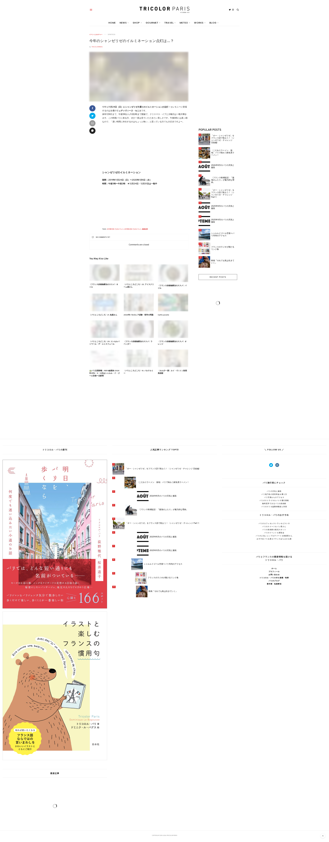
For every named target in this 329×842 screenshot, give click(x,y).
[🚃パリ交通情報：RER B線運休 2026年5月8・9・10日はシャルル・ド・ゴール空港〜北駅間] (104, 358)
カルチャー (98, 34)
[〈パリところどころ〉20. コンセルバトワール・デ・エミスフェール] (104, 329)
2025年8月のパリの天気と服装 (222, 207)
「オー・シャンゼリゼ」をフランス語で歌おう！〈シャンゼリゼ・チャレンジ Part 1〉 (222, 193)
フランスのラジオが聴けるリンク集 (222, 248)
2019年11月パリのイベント (115, 229)
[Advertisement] (145, 149)
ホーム (274, 568)
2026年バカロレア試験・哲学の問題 (138, 315)
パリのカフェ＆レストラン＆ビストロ (274, 523)
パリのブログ (274, 581)
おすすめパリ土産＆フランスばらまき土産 (274, 539)
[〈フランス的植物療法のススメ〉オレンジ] (173, 329)
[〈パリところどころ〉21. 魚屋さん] (104, 302)
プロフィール (274, 571)
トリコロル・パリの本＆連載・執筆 (274, 577)
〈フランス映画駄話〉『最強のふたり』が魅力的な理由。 (222, 180)
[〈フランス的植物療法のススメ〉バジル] (173, 273)
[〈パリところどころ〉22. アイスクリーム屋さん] (139, 272)
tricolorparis (97, 47)
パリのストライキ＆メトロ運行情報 (274, 500)
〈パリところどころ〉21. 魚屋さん (103, 315)
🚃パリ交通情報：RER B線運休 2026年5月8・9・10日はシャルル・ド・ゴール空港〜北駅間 (104, 373)
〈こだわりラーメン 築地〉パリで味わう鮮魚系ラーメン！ (222, 152)
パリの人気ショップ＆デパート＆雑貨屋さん (274, 536)
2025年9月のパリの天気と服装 (222, 221)
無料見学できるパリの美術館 (274, 503)
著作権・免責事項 (274, 584)
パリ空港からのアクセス (274, 497)
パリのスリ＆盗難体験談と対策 (274, 506)
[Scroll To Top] (323, 836)
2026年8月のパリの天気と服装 (222, 166)
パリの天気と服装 (274, 491)
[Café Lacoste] (173, 302)
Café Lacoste (163, 315)
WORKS (198, 22)
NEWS (123, 22)
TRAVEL (169, 22)
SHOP (136, 22)
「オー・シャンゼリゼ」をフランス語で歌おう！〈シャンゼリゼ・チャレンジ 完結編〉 (222, 139)
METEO (184, 22)
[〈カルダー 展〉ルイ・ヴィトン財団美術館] (173, 358)
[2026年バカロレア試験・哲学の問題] (139, 302)
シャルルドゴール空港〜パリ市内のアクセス (222, 234)
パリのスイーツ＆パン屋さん (274, 526)
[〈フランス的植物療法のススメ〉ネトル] (104, 272)
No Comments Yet (103, 237)
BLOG (213, 22)
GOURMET (152, 22)
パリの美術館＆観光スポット (274, 529)
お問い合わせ (274, 574)
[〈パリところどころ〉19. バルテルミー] (139, 358)
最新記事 (145, 229)
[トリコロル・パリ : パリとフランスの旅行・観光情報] (164, 10)
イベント (92, 34)
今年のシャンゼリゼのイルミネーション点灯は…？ (131, 41)
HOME (112, 22)
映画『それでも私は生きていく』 (222, 262)
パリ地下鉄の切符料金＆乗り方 (274, 494)
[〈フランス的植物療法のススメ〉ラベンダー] (139, 329)
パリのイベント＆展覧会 (274, 532)
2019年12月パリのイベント (133, 229)
